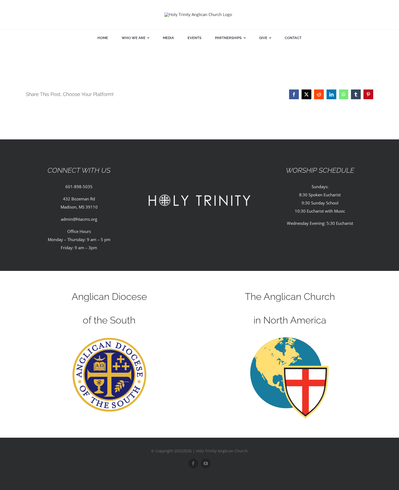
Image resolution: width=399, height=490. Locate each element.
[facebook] (193, 463)
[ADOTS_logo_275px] (109, 339)
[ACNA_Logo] (290, 339)
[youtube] (206, 463)
